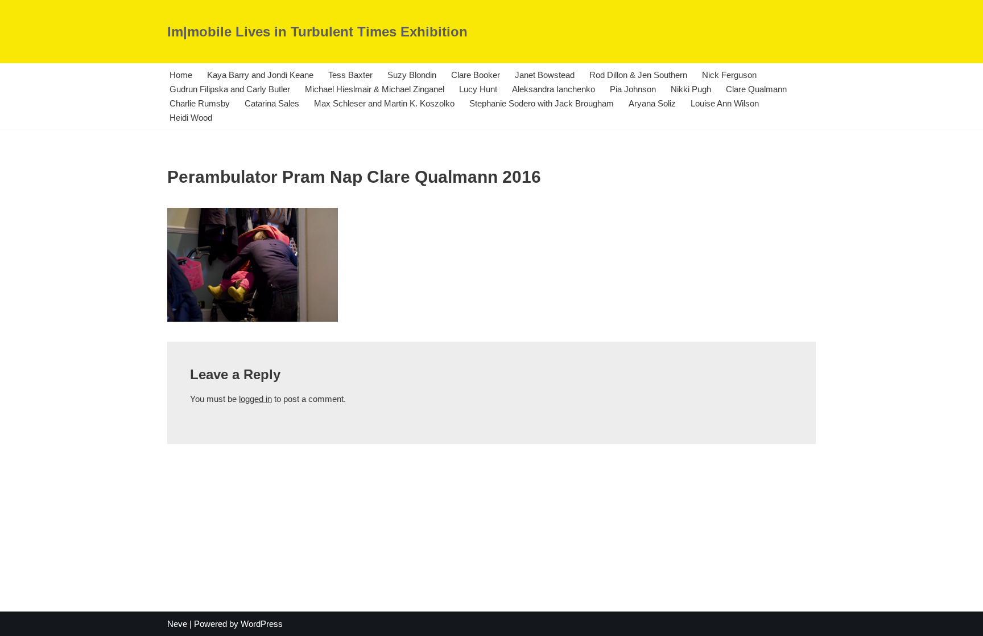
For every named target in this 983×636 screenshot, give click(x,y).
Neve (177, 624)
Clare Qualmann (756, 89)
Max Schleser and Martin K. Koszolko (384, 103)
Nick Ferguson (729, 75)
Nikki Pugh (691, 89)
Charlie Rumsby (200, 103)
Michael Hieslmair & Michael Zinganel (374, 89)
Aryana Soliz (652, 103)
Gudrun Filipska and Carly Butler (230, 89)
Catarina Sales (272, 103)
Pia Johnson (633, 89)
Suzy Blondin (411, 75)
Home (181, 75)
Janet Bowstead (545, 75)
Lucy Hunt (478, 89)
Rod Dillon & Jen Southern (638, 75)
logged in (255, 399)
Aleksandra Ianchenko (553, 89)
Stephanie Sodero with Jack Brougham (541, 103)
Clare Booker (475, 75)
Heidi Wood (191, 117)
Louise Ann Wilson (725, 103)
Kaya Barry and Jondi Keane (260, 75)
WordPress (262, 624)
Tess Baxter (350, 75)
